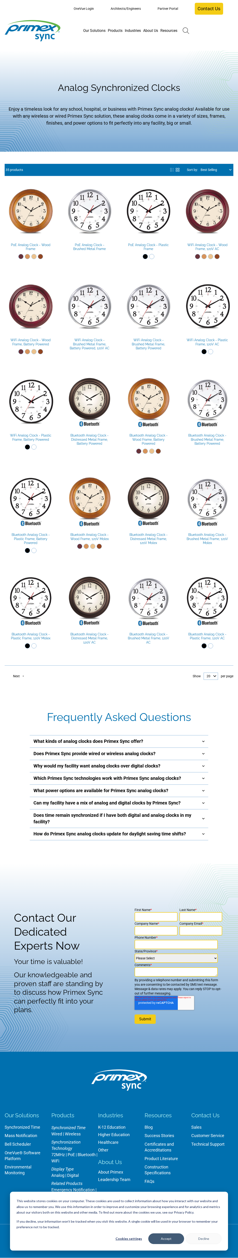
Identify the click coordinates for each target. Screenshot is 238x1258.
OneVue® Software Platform (22, 1155)
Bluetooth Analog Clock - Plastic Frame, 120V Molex (30, 636)
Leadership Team (114, 1179)
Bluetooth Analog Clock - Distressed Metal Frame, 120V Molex (148, 539)
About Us (110, 1162)
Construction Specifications (158, 1170)
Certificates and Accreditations (159, 1147)
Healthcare (108, 1142)
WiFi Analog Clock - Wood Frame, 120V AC (207, 247)
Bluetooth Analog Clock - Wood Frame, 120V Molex (89, 537)
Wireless (73, 1133)
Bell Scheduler (18, 1144)
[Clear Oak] (33, 256)
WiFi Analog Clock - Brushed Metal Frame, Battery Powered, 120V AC (89, 344)
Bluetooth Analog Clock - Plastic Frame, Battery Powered (31, 539)
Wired (56, 1133)
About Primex (110, 1172)
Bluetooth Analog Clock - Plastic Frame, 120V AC (207, 636)
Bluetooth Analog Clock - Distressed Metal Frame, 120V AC (89, 638)
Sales (196, 1127)
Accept (166, 1239)
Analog (57, 1175)
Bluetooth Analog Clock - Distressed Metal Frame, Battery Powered (89, 439)
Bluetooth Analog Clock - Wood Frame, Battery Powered (148, 439)
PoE (71, 1154)
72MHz (58, 1154)
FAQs (149, 1181)
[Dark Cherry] (20, 256)
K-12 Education (112, 1127)
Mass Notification (21, 1135)
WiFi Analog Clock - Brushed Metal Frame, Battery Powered (148, 344)
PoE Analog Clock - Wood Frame (30, 247)
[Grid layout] (177, 169)
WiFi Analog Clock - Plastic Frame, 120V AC (207, 342)
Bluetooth (87, 1154)
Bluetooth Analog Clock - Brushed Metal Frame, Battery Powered (207, 439)
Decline (203, 1239)
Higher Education (114, 1134)
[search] (186, 30)
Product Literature (161, 1158)
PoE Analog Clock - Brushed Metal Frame (89, 247)
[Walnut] (40, 256)
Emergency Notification (73, 1189)
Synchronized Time (22, 1127)
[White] (151, 256)
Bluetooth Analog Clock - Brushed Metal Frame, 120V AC (148, 638)
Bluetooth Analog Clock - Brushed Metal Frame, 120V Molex (207, 539)
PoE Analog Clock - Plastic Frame (148, 247)
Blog (149, 1127)
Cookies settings (129, 1239)
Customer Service (207, 1135)
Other (103, 1150)
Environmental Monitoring (18, 1170)
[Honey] (27, 256)
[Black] (145, 256)
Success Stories (159, 1135)
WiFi (55, 1160)
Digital (73, 1175)
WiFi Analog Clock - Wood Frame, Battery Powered (30, 342)
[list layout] (172, 169)
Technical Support (208, 1144)
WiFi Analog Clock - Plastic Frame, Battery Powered (30, 437)
